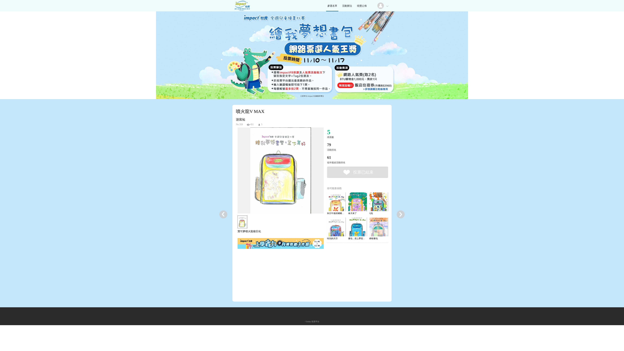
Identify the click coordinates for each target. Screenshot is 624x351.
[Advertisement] (276, 267)
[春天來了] (357, 201)
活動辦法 (347, 6)
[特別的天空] (336, 227)
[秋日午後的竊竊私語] (336, 201)
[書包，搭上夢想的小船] (357, 227)
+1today (308, 321)
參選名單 (332, 6)
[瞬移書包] (378, 227)
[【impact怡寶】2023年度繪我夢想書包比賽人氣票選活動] (241, 10)
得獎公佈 (362, 6)
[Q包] (378, 201)
